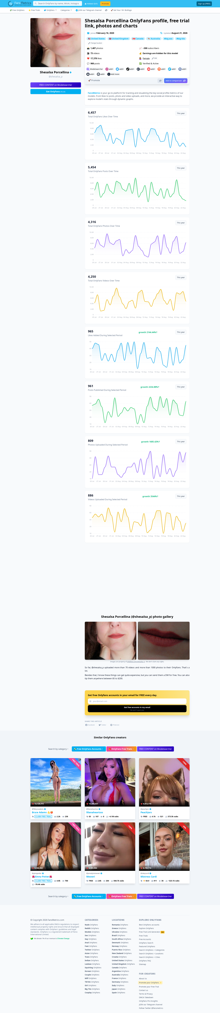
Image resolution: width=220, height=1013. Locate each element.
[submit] (137, 708)
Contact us (143, 990)
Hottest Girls (92, 3)
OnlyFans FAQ (145, 960)
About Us (143, 978)
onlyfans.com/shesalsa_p (136, 662)
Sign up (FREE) (204, 3)
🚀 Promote (94, 80)
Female (146, 58)
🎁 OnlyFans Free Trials (120, 749)
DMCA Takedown (146, 997)
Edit (155, 58)
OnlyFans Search (146, 943)
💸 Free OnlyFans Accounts (87, 749)
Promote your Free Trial (149, 986)
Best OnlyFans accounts (149, 924)
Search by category (57, 749)
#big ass (168, 38)
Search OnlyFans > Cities (149, 957)
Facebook (91, 725)
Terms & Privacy (146, 994)
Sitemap (142, 964)
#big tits (180, 38)
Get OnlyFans (55, 91)
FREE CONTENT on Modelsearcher (55, 85)
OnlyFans (50, 10)
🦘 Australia (154, 38)
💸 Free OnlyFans (17, 10)
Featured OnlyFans (147, 946)
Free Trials (143, 935)
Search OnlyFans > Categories (151, 950)
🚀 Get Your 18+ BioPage (121, 10)
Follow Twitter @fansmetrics (151, 1008)
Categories (65, 10)
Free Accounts (145, 939)
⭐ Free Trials (34, 10)
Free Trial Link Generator (151, 932)
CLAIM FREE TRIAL (43, 816)
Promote (105, 3)
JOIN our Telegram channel (90, 10)
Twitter (103, 725)
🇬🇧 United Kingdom (119, 38)
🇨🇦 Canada (138, 38)
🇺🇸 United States (96, 38)
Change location (96, 43)
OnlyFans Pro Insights (148, 1001)
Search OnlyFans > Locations (151, 953)
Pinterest (116, 725)
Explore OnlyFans (146, 928)
